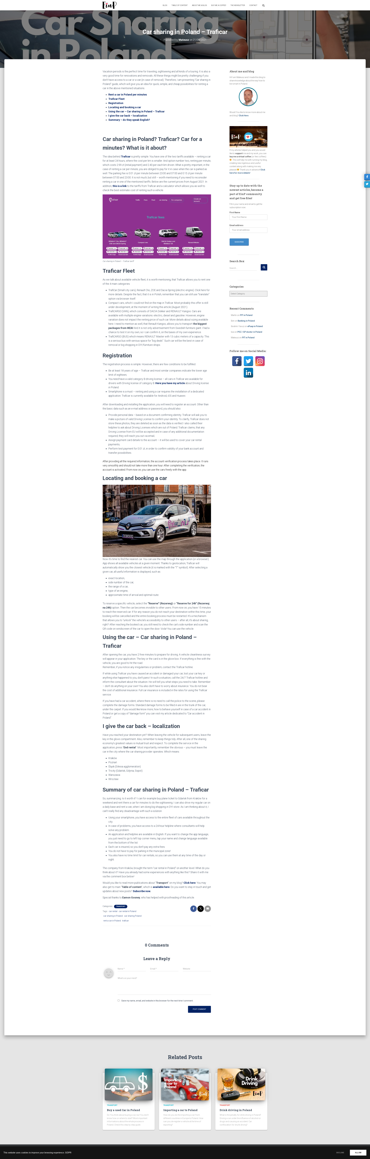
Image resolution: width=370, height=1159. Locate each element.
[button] (184, 471)
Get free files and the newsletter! (185, 685)
